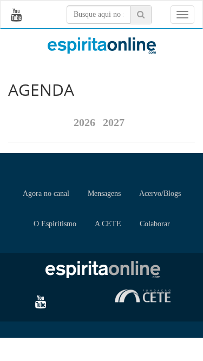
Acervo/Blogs (160, 193)
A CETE (108, 224)
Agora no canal (46, 193)
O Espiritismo (55, 224)
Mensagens (104, 193)
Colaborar (155, 224)
